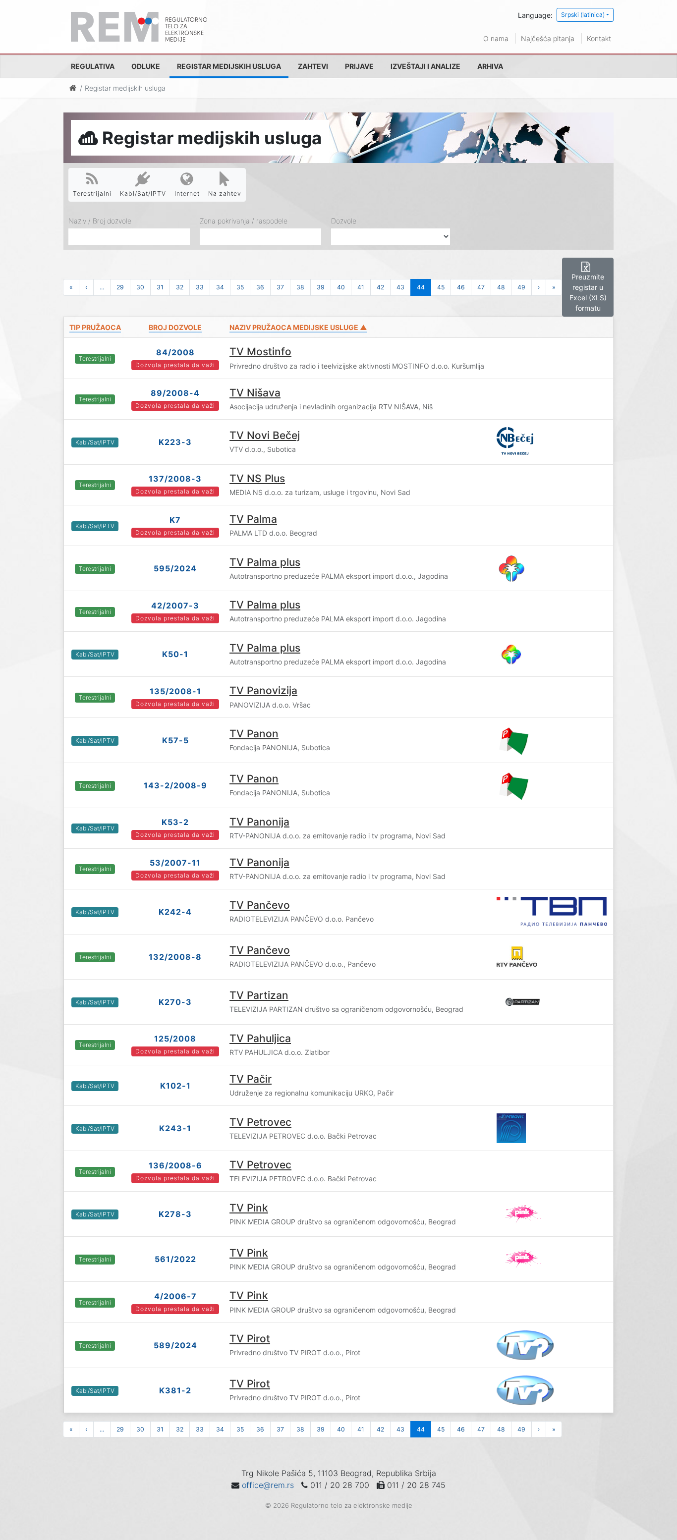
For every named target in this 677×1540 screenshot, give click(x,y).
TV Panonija (259, 822)
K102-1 (175, 1086)
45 (441, 287)
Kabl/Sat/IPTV (143, 193)
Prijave (359, 66)
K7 (175, 520)
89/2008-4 (175, 393)
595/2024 (175, 568)
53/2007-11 (175, 863)
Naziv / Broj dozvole (99, 221)
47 (481, 287)
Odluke (145, 66)
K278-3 (175, 1214)
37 (280, 287)
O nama (495, 38)
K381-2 (175, 1390)
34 (220, 287)
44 (421, 287)
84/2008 (175, 352)
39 (321, 287)
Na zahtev (224, 193)
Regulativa (92, 66)
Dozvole (343, 221)
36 (260, 287)
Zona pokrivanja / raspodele (243, 221)
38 (300, 287)
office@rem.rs (268, 1485)
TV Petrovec (260, 1122)
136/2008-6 (175, 1165)
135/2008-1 (175, 691)
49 (521, 287)
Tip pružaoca (95, 327)
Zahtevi (313, 66)
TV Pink (248, 1208)
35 (240, 287)
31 (160, 287)
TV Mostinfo (260, 351)
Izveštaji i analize (425, 66)
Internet (187, 193)
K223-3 (175, 442)
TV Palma (253, 519)
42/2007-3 (175, 605)
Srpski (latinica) (583, 14)
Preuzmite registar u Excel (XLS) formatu (588, 292)
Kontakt (599, 38)
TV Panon (254, 733)
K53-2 (175, 822)
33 (200, 287)
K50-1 (175, 654)
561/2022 (175, 1259)
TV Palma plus (264, 562)
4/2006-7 (175, 1296)
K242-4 (175, 912)
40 (341, 287)
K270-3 (175, 1002)
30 (140, 287)
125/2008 (175, 1039)
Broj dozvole (175, 327)
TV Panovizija (263, 690)
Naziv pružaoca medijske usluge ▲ (298, 327)
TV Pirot (249, 1338)
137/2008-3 (175, 479)
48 (501, 287)
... (102, 287)
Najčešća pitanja (547, 38)
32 (179, 287)
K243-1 (175, 1128)
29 (120, 287)
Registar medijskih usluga (229, 66)
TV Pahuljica (260, 1038)
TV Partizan (258, 995)
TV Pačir (250, 1079)
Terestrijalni (92, 193)
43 (400, 287)
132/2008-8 (175, 957)
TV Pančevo (259, 905)
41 (360, 287)
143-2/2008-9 (175, 785)
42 (380, 287)
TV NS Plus (257, 478)
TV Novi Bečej (264, 435)
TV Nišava (255, 392)
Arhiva (490, 66)
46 (461, 287)
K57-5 (175, 740)
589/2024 (175, 1345)
